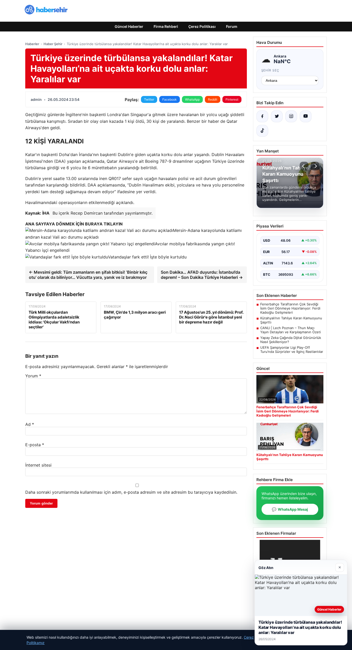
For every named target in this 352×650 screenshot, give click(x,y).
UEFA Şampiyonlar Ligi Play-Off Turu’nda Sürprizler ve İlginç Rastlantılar (291, 349)
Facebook (169, 99)
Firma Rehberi (166, 26)
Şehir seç (270, 70)
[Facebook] (262, 116)
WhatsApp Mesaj (290, 509)
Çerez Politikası (202, 26)
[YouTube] (306, 116)
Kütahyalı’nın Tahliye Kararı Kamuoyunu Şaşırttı (291, 320)
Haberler (32, 44)
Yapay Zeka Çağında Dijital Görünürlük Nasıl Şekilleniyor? (290, 340)
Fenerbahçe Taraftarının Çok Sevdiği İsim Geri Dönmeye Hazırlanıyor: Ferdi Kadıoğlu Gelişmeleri (290, 308)
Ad (29, 424)
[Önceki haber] (304, 166)
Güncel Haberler (129, 26)
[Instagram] (291, 116)
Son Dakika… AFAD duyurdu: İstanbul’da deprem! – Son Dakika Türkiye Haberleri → (202, 275)
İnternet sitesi (38, 465)
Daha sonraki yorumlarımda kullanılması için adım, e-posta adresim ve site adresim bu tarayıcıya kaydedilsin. (131, 492)
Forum (231, 26)
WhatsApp (192, 99)
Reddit (212, 99)
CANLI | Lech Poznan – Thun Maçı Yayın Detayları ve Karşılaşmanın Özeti (290, 330)
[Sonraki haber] (315, 166)
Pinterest (231, 99)
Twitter (149, 99)
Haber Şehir (53, 44)
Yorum (33, 375)
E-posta (34, 444)
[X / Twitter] (277, 116)
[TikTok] (262, 131)
